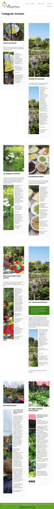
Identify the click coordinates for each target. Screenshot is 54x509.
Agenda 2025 (41, 3)
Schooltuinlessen (10, 405)
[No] (52, 505)
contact (44, 129)
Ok (21, 507)
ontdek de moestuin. (43, 364)
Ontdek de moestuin (36, 79)
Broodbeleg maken (36, 177)
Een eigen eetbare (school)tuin (36, 410)
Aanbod (33, 3)
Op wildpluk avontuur (11, 174)
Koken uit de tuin (9, 43)
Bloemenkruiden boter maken (12, 277)
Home (27, 3)
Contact (49, 6)
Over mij (49, 3)
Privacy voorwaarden (29, 507)
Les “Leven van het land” (38, 302)
